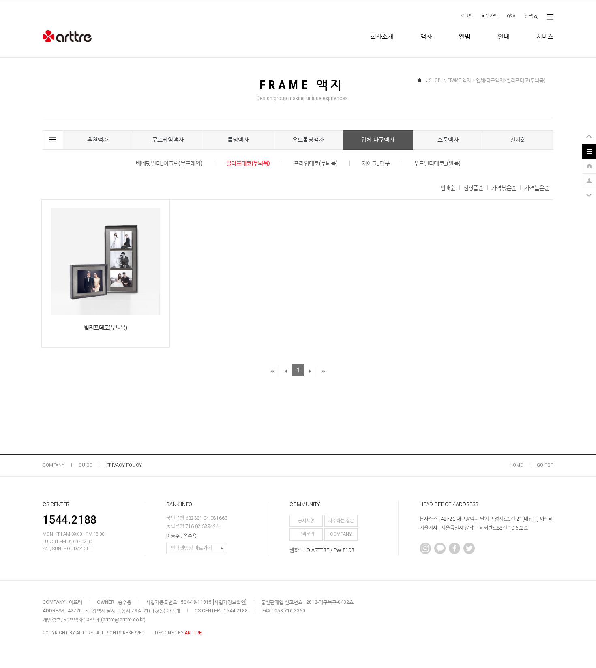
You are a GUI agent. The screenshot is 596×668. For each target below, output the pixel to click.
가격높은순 (536, 188)
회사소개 (382, 36)
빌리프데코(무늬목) (248, 163)
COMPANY (53, 465)
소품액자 (448, 139)
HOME (516, 465)
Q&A (511, 16)
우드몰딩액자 (308, 139)
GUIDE (85, 465)
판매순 (447, 188)
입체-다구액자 (377, 139)
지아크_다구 (376, 163)
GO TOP (545, 465)
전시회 (518, 139)
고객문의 (306, 534)
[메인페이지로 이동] (420, 80)
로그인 (467, 16)
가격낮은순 (504, 188)
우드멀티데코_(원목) (437, 163)
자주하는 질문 (341, 521)
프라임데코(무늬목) (315, 163)
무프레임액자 (168, 139)
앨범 (464, 36)
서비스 (544, 36)
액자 (426, 36)
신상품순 (473, 188)
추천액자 (97, 139)
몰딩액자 (238, 139)
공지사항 (306, 521)
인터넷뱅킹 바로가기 (191, 548)
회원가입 (490, 16)
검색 (529, 16)
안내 (503, 36)
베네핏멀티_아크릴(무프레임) (169, 163)
